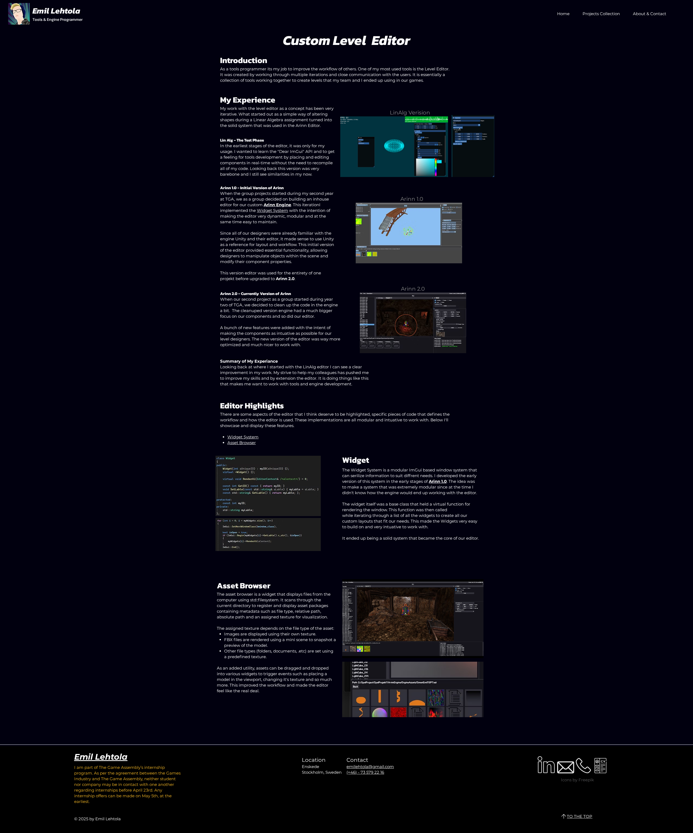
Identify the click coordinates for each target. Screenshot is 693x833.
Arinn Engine (277, 204)
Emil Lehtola (101, 757)
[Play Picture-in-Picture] (466, 650)
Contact (357, 760)
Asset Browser (241, 442)
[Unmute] (358, 650)
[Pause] (349, 650)
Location (314, 760)
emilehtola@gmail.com (370, 766)
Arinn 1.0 (438, 481)
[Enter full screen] (476, 650)
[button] (599, 13)
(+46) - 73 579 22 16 (365, 772)
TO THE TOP (579, 816)
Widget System (272, 210)
